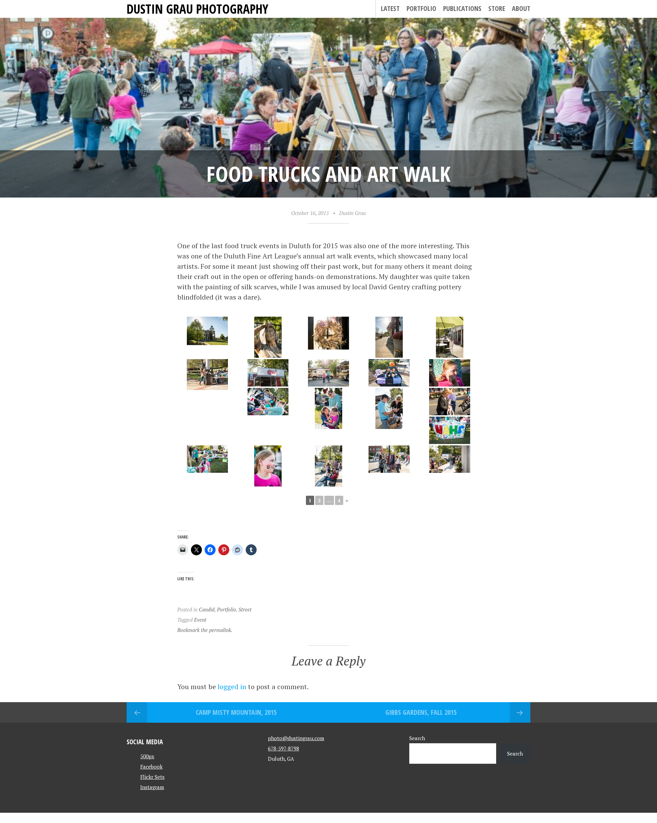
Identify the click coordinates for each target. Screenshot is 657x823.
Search (417, 738)
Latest (390, 8)
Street (245, 609)
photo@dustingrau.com (296, 738)
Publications (462, 8)
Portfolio (421, 8)
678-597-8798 (283, 748)
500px (147, 756)
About (521, 8)
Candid (207, 609)
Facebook (151, 766)
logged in (232, 686)
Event (200, 619)
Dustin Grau (352, 213)
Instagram (152, 787)
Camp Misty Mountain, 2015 (236, 712)
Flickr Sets (152, 776)
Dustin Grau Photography (197, 8)
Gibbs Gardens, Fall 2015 (421, 712)
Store (496, 8)
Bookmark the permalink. (204, 629)
